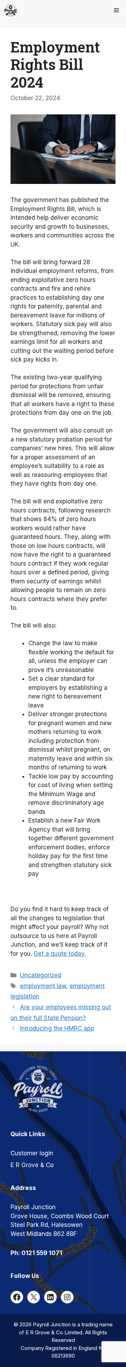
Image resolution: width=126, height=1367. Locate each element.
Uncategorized (40, 975)
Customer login (31, 1153)
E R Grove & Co (32, 1165)
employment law (43, 985)
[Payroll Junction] (11, 10)
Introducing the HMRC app (57, 1028)
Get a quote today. (60, 953)
